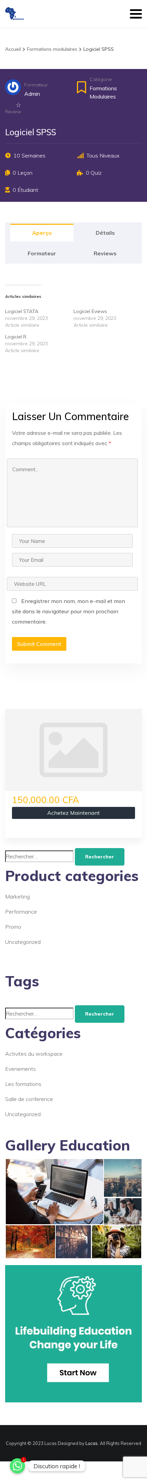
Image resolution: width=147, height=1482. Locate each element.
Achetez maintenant (73, 812)
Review (13, 111)
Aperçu (42, 232)
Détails (105, 232)
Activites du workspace (34, 1053)
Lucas (91, 1443)
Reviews (105, 253)
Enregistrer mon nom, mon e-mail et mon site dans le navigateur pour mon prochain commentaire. (68, 611)
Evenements (20, 1068)
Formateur (36, 85)
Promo (13, 926)
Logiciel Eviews (90, 311)
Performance (21, 911)
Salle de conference (29, 1099)
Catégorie (101, 79)
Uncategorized (23, 941)
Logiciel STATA (21, 311)
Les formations (23, 1083)
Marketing (17, 896)
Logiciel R (15, 337)
